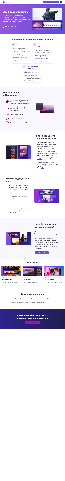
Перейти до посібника (42, 252)
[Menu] (61, 2)
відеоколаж (48, 146)
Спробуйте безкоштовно (11, 26)
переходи (41, 50)
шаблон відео (20, 189)
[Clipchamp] (7, 2)
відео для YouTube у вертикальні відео (18, 203)
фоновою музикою (35, 71)
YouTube (39, 159)
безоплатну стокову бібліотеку (20, 55)
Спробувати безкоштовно (51, 2)
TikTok (42, 168)
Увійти (38, 2)
